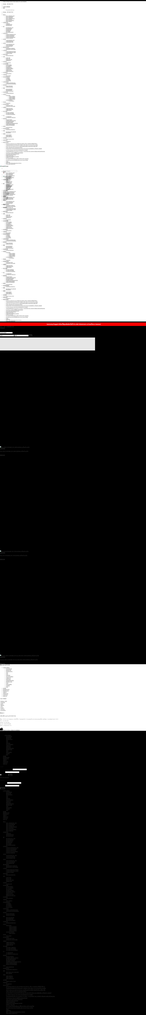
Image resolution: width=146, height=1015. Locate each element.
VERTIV (5, 74)
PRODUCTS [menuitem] (6, 814)
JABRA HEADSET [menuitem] (10, 942)
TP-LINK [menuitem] (5, 946)
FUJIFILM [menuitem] (5, 921)
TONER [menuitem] (8, 809)
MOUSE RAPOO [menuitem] (10, 956)
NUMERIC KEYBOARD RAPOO (12, 123)
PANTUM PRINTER (9, 55)
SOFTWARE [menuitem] (9, 807)
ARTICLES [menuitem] (5, 816)
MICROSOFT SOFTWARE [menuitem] (12, 867)
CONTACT (5, 198)
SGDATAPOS (6, 128)
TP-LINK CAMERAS (10, 112)
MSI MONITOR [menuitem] (9, 919)
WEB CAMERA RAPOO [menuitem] (11, 963)
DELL (4, 14)
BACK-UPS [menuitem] (8, 878)
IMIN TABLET (8, 135)
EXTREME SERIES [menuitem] (10, 891)
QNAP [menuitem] (4, 934)
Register (2, 788)
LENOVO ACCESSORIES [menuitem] (12, 851)
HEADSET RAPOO (9, 122)
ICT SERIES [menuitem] (9, 906)
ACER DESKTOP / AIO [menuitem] (11, 855)
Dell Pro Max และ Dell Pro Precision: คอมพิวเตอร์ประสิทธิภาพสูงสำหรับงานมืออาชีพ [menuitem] (25, 990)
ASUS (4, 43)
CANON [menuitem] (5, 868)
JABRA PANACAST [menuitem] (10, 943)
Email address (3, 783)
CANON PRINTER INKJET (11, 51)
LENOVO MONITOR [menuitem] (11, 850)
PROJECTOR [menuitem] (9, 805)
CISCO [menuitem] (4, 924)
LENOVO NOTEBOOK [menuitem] (11, 849)
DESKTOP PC (8, 179)
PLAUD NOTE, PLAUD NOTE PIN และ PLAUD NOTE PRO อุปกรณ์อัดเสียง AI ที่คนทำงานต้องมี (24, 148)
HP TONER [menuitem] (8, 843)
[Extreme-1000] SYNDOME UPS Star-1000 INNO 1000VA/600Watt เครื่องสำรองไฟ (19, 659)
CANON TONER (9, 53)
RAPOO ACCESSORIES (10, 125)
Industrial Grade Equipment (11, 154)
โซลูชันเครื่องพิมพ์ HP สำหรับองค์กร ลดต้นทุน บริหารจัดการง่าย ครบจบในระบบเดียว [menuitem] (26, 988)
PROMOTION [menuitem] (6, 812)
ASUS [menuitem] (4, 859)
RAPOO (5, 118)
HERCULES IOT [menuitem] (10, 894)
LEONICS (5, 72)
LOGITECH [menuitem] (5, 908)
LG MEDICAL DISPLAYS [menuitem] (12, 954)
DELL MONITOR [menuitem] (10, 825)
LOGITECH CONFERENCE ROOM (12, 156)
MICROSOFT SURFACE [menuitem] (11, 865)
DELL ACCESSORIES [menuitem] (11, 829)
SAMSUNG (5, 22)
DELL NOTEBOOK (9, 16)
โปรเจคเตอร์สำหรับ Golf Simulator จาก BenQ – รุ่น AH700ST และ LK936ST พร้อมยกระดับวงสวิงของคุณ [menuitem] (30, 996)
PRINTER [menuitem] (8, 802)
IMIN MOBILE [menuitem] (9, 976)
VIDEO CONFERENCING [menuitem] (12, 910)
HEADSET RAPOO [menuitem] (10, 960)
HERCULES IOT (9, 70)
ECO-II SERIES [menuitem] (9, 887)
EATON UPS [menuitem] (9, 884)
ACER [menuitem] (4, 854)
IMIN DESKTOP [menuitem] (10, 978)
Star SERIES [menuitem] (9, 889)
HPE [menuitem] (4, 970)
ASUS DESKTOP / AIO (10, 44)
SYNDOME (5, 63)
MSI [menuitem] (4, 916)
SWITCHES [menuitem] (8, 925)
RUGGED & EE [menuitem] (9, 836)
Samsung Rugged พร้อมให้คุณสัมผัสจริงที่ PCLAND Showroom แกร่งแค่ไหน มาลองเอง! (74, 324)
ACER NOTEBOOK (9, 41)
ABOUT (5, 692)
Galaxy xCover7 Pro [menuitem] (10, 1002)
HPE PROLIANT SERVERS (11, 131)
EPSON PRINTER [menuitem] (10, 913)
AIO (7, 672)
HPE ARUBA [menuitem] (9, 973)
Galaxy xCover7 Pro (9, 155)
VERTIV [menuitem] (5, 899)
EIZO (4, 126)
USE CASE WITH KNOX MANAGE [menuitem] (14, 999)
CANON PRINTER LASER (11, 52)
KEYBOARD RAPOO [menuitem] (11, 959)
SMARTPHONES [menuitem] (10, 803)
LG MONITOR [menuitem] (9, 952)
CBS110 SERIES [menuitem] (13, 926)
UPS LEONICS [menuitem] (9, 898)
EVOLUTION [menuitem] (9, 907)
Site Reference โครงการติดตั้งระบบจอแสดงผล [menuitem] (16, 998)
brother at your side (9, 157)
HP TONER (8, 31)
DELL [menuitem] (4, 821)
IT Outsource (8, 141)
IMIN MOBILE (9, 134)
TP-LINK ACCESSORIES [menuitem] (12, 950)
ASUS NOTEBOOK (9, 45)
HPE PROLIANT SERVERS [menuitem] (12, 972)
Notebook (3, 702)
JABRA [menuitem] (4, 941)
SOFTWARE (9, 684)
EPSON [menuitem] (4, 912)
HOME (4, 191)
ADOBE (5, 137)
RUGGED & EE (9, 25)
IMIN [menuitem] (4, 974)
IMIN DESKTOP (9, 136)
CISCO (4, 94)
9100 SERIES (11, 100)
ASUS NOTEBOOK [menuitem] (10, 862)
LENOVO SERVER (9, 38)
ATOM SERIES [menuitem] (9, 886)
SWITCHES (8, 95)
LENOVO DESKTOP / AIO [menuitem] (12, 847)
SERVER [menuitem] (8, 798)
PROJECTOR (9, 681)
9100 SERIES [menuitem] (12, 933)
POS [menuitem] (7, 810)
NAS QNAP (8, 103)
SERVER (8, 675)
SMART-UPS (8, 60)
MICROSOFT (6, 47)
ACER (4, 39)
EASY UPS (8, 57)
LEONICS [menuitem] (5, 897)
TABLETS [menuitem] (8, 801)
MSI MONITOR (9, 90)
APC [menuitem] (4, 876)
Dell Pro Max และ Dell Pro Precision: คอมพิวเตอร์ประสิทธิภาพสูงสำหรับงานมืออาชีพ (21, 146)
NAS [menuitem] (7, 806)
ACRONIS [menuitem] (8, 1010)
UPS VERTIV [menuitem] (9, 900)
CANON (5, 50)
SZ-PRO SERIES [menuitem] (10, 890)
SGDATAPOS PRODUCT (10, 129)
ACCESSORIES (9, 183)
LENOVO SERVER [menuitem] (10, 852)
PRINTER (8, 679)
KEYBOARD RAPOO (10, 121)
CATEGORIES (6, 667)
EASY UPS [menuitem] (8, 877)
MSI (4, 88)
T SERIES (8, 77)
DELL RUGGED (9, 19)
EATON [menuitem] (5, 882)
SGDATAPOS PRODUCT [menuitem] (11, 969)
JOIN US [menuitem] (5, 819)
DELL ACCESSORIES (10, 20)
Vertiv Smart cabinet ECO (10, 321)
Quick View (2, 448)
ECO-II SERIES (9, 65)
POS (7, 687)
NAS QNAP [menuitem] (8, 935)
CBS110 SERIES (12, 96)
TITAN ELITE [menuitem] (9, 893)
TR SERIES (8, 78)
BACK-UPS (8, 58)
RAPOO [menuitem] (5, 955)
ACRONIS (8, 162)
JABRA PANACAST (9, 109)
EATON (5, 61)
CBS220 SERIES (12, 97)
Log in (10, 774)
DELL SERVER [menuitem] (9, 830)
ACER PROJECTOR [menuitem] (10, 858)
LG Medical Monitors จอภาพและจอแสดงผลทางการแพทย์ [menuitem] (19, 994)
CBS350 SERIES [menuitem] (13, 930)
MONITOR (8, 670)
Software (3, 709)
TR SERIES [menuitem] (8, 904)
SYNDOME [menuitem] (5, 885)
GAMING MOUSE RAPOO (11, 120)
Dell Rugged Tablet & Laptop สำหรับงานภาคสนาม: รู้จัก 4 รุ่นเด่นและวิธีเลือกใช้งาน (21, 143)
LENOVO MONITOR (10, 36)
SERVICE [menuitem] (5, 982)
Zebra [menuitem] (7, 1009)
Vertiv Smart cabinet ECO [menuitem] (11, 1013)
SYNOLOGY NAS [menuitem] (10, 938)
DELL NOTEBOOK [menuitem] (10, 824)
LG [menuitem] (3, 951)
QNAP (4, 102)
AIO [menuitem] (7, 796)
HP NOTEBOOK (9, 28)
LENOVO (5, 33)
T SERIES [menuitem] (8, 903)
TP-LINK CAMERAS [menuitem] (11, 947)
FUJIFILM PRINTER (10, 93)
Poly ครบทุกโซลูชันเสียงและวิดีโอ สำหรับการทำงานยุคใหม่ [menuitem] (20, 1006)
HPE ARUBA (8, 132)
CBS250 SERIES (12, 98)
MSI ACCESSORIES (9, 248)
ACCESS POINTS (9, 257)
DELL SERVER (9, 21)
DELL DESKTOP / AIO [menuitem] (11, 823)
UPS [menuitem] (7, 797)
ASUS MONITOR (9, 46)
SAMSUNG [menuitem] (5, 832)
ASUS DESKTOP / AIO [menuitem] (11, 860)
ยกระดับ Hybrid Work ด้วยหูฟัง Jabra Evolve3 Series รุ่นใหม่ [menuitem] (19, 1007)
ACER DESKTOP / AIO (10, 40)
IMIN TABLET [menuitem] (9, 977)
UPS (4, 326)
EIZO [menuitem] (4, 965)
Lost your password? (4, 777)
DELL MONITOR (9, 17)
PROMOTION (6, 689)
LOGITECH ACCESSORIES (11, 83)
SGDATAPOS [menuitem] (6, 968)
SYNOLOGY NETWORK (10, 106)
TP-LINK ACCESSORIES (10, 114)
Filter (30, 335)
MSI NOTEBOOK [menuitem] (10, 917)
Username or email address (6, 769)
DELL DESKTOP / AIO (10, 15)
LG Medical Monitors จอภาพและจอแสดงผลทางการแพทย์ (17, 307)
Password (2, 772)
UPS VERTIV (8, 75)
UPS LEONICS (8, 73)
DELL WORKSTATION (10, 18)
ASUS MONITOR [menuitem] (10, 863)
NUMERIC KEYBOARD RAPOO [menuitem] (13, 961)
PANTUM (5, 54)
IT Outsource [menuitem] (9, 983)
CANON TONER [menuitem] (10, 872)
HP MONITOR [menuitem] (9, 841)
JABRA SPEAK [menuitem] (9, 945)
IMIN (4, 133)
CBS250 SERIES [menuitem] (13, 929)
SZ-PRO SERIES (9, 67)
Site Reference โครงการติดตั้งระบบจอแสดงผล (14, 152)
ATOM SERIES (9, 64)
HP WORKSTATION (9, 32)
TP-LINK (5, 111)
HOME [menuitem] (4, 811)
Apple (2, 703)
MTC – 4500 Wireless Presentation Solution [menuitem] (15, 1011)
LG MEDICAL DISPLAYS (11, 117)
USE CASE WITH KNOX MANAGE (12, 153)
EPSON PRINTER (9, 243)
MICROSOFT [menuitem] (6, 864)
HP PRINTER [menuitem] (9, 842)
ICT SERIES (8, 79)
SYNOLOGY (6, 104)
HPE (4, 130)
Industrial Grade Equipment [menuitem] (12, 1000)
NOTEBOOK (9, 668)
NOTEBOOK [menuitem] (9, 792)
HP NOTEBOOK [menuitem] (10, 839)
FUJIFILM (5, 92)
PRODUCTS (6, 194)
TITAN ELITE (8, 69)
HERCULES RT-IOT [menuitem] (10, 895)
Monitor (2, 705)
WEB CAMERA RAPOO (10, 124)
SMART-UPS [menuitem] (9, 881)
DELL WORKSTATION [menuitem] (11, 827)
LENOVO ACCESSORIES (10, 37)
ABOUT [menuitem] (5, 815)
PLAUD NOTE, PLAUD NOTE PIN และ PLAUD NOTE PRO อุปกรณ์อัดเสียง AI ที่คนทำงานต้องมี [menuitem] (28, 993)
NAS (7, 683)
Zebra (7, 161)
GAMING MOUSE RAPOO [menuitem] (12, 957)
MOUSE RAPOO (9, 119)
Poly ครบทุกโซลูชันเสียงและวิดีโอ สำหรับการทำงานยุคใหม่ (17, 158)
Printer (2, 707)
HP (3, 26)
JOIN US (5, 696)
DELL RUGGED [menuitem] (10, 828)
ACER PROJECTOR (9, 42)
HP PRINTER (8, 30)
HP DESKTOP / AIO (9, 27)
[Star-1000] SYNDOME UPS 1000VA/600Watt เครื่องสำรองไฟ (14, 451)
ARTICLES (5, 197)
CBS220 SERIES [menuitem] (13, 928)
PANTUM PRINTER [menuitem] (10, 874)
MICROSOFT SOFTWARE (11, 49)
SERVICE (5, 140)
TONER (7, 189)
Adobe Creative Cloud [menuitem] (11, 981)
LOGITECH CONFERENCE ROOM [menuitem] (14, 1003)
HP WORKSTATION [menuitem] (10, 845)
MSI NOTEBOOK (9, 89)
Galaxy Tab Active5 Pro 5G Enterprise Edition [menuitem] (16, 991)
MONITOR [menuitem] (8, 793)
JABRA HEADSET (9, 108)
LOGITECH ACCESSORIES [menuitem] (12, 911)
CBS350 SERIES (12, 99)
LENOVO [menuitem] (5, 846)
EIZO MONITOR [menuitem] (10, 967)
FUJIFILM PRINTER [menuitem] (11, 922)
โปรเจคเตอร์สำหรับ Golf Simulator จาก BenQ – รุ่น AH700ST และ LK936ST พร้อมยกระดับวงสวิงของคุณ (25, 151)
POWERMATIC (6, 76)
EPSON (4, 85)
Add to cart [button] (2, 455)
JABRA (4, 107)
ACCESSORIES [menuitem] (9, 800)
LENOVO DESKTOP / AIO (11, 34)
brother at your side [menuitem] (10, 1004)
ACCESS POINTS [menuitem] (10, 932)
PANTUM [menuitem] (5, 873)
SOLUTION (5, 142)
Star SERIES (8, 66)
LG (3, 115)
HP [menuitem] (3, 837)
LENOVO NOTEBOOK (10, 35)
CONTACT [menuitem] (5, 818)
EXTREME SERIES (9, 68)
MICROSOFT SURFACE (10, 48)
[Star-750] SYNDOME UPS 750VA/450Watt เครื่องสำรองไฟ (13, 555)
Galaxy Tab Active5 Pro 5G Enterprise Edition (14, 147)
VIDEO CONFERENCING (10, 82)
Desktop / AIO (4, 701)
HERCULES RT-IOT (9, 71)
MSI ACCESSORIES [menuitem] (10, 920)
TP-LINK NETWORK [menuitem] (11, 948)
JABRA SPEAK (8, 110)
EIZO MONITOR (9, 127)
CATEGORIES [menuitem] (6, 790)
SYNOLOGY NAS (9, 105)
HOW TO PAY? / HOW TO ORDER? (11, 730)
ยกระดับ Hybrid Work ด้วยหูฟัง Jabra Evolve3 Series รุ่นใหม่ (17, 160)
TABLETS (8, 23)
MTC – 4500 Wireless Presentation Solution (13, 163)
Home (1, 326)
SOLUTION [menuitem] (5, 985)
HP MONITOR (8, 29)
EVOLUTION (8, 80)
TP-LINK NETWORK (10, 113)
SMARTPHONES (9, 24)
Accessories (3, 710)
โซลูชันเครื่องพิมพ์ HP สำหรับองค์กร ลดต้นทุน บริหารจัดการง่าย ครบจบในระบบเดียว (22, 302)
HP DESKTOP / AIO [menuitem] (10, 838)
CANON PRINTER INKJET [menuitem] (12, 869)
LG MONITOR (8, 116)
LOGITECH (5, 81)
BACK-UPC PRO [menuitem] (10, 880)
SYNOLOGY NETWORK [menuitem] (11, 939)
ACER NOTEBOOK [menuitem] (10, 856)
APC (4, 56)
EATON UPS (8, 62)
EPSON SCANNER (9, 86)
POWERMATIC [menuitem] (6, 902)
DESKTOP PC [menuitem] (9, 794)
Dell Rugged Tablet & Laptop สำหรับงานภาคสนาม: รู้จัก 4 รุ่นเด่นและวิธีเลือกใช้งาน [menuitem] (25, 986)
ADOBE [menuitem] (5, 980)
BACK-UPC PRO (9, 59)
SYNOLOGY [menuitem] (6, 937)
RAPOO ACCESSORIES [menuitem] (11, 964)
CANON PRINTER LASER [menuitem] (12, 871)
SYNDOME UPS (10, 326)
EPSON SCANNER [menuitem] (10, 915)
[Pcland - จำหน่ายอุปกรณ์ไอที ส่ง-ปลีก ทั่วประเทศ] (4, 166)
